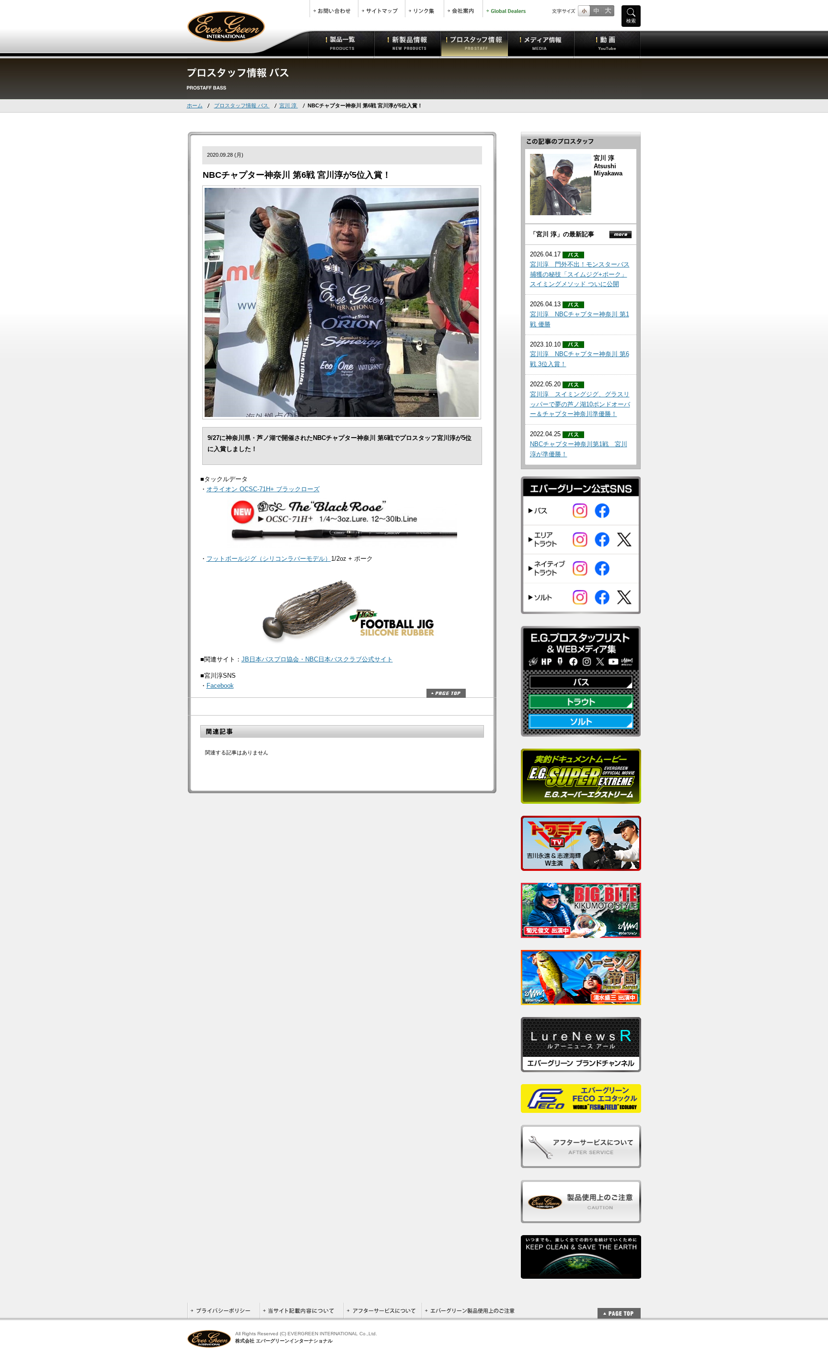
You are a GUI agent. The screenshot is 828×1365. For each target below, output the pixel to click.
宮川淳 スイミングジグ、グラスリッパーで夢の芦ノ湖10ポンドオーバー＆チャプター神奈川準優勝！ (580, 404)
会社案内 (463, 8)
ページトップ (446, 693)
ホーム (195, 105)
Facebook (220, 685)
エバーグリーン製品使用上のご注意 (470, 1311)
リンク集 (424, 8)
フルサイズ (608, 10)
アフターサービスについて (383, 1311)
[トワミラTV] (581, 865)
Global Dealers (507, 8)
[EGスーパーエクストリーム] (581, 798)
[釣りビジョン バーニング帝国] (581, 999)
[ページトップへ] (619, 1308)
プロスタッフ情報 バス (242, 105)
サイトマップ (381, 8)
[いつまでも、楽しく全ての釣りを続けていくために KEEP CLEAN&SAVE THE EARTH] (581, 1273)
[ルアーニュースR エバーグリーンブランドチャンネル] (581, 1066)
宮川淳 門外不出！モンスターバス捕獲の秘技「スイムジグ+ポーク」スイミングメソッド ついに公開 (580, 274)
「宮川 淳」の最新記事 (562, 234)
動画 (607, 43)
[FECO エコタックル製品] (581, 1107)
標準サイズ (584, 10)
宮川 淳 (288, 105)
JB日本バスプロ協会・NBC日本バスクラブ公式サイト (317, 659)
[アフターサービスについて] (581, 1162)
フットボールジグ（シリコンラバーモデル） (269, 558)
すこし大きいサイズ (596, 10)
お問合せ (334, 8)
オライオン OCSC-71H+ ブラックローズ (263, 489)
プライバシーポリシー (223, 1311)
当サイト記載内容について (302, 1311)
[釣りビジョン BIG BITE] (581, 932)
